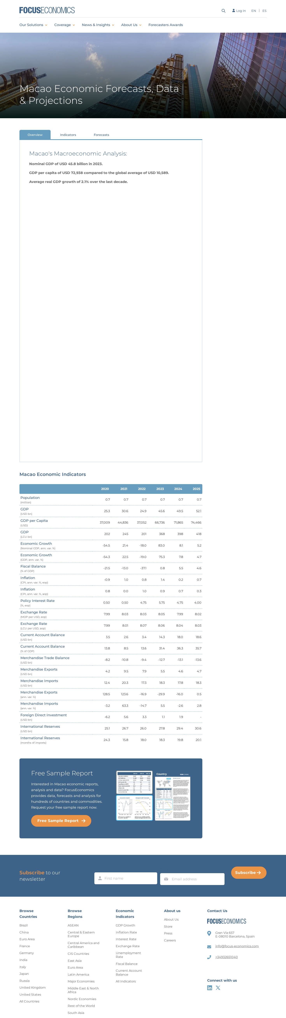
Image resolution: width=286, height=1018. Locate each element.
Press (168, 933)
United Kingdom (32, 987)
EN (253, 11)
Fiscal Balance (33, 568)
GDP (26, 511)
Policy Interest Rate (37, 603)
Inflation (34, 580)
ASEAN (73, 925)
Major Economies (81, 981)
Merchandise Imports (39, 683)
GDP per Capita (34, 523)
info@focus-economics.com (237, 946)
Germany (26, 953)
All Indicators (126, 981)
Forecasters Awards (165, 25)
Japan (24, 974)
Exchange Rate (33, 614)
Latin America (78, 974)
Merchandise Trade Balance (44, 660)
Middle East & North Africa (83, 990)
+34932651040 (226, 957)
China (24, 932)
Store (168, 926)
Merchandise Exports (38, 671)
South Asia (76, 1013)
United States (30, 994)
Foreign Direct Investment (43, 717)
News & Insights (96, 25)
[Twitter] (218, 987)
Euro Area (27, 939)
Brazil (23, 925)
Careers (170, 940)
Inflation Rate (126, 932)
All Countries (29, 1001)
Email (165, 869)
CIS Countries (78, 954)
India (23, 960)
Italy (22, 967)
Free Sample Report (58, 820)
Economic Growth (37, 545)
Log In (241, 11)
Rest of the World (81, 1006)
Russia (24, 981)
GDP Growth (125, 925)
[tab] (35, 134)
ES (264, 11)
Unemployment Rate (128, 955)
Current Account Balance (42, 637)
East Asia (75, 961)
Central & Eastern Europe (81, 934)
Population (30, 500)
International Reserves (40, 728)
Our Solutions (31, 25)
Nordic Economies (82, 999)
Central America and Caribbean (83, 945)
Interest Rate (126, 939)
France (24, 946)
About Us (129, 25)
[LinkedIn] (209, 987)
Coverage (62, 25)
